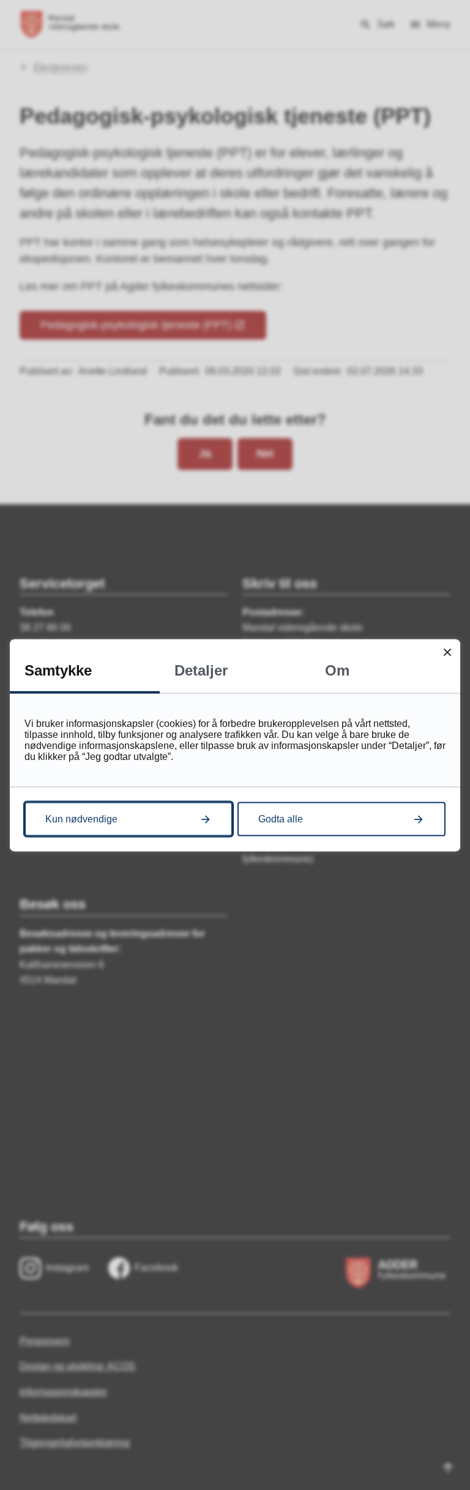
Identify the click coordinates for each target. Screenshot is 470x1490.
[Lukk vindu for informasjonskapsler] (447, 652)
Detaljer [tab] (201, 669)
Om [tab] (337, 669)
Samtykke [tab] (58, 669)
